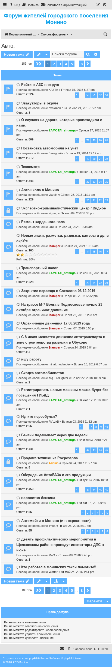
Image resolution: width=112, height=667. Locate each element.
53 (106, 95)
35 (106, 182)
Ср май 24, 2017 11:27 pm (79, 463)
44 (100, 450)
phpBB (33, 658)
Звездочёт (56, 153)
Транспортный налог (39, 268)
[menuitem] (14, 5)
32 (87, 182)
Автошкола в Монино (40, 190)
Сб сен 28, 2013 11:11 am (78, 194)
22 (106, 159)
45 (106, 450)
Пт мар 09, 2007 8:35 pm (77, 213)
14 (87, 251)
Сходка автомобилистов (42, 373)
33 (94, 182)
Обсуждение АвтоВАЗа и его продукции (56, 475)
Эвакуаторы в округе (39, 103)
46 (106, 490)
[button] (39, 64)
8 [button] (82, 63)
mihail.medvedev (60, 364)
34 (100, 182)
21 (100, 159)
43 (94, 450)
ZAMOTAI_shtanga (62, 130)
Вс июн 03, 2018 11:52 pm (79, 421)
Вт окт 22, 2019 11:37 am (80, 315)
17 (106, 251)
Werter (53, 571)
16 (100, 251)
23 (106, 200)
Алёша (53, 463)
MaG (52, 555)
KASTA (53, 89)
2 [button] (54, 63)
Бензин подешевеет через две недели (54, 435)
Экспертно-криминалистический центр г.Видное (63, 208)
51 (94, 95)
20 (94, 159)
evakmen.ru (56, 108)
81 (106, 140)
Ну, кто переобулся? (39, 416)
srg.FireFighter (58, 378)
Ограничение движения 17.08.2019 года (55, 323)
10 (106, 427)
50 (87, 95)
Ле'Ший (54, 421)
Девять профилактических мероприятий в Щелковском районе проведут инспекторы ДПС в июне (60, 544)
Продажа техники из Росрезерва (49, 458)
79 (94, 140)
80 (100, 140)
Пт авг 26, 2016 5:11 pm (75, 525)
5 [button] (72, 63)
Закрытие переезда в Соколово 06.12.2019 (58, 291)
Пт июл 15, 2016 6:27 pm (78, 89)
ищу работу (31, 359)
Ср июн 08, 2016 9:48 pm (75, 555)
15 (94, 251)
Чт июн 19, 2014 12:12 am (83, 153)
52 (100, 95)
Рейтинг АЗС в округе (40, 85)
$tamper (54, 246)
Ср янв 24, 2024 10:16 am (81, 246)
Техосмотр (30, 167)
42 (87, 450)
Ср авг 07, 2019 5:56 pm (80, 328)
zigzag (53, 213)
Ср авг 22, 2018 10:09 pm (88, 378)
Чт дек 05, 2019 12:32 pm (81, 296)
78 (87, 140)
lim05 (52, 525)
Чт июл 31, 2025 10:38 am (75, 227)
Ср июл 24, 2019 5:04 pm (80, 347)
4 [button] (66, 63)
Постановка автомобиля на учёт (49, 148)
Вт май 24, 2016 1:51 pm (77, 571)
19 (87, 159)
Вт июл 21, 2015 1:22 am (84, 108)
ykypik (53, 194)
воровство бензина (38, 498)
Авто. (8, 46)
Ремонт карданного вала (43, 222)
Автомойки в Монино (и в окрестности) (56, 521)
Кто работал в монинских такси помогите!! (58, 567)
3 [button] (60, 63)
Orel (51, 227)
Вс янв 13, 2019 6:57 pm (90, 364)
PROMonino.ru (22, 662)
